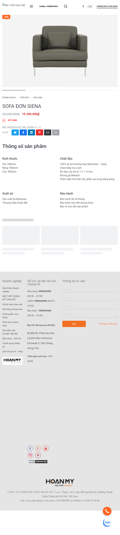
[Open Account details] (89, 6)
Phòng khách (9, 97)
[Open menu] (31, 6)
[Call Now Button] (107, 511)
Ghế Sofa (24, 97)
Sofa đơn (37, 97)
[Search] (65, 6)
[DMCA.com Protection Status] (37, 461)
